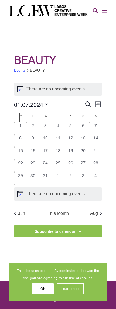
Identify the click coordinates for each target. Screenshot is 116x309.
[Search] (92, 11)
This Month (58, 213)
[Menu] (104, 10)
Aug (94, 213)
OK (42, 289)
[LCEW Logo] (48, 11)
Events (20, 70)
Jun (21, 213)
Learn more (70, 289)
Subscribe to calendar (55, 231)
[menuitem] (92, 11)
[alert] (58, 193)
